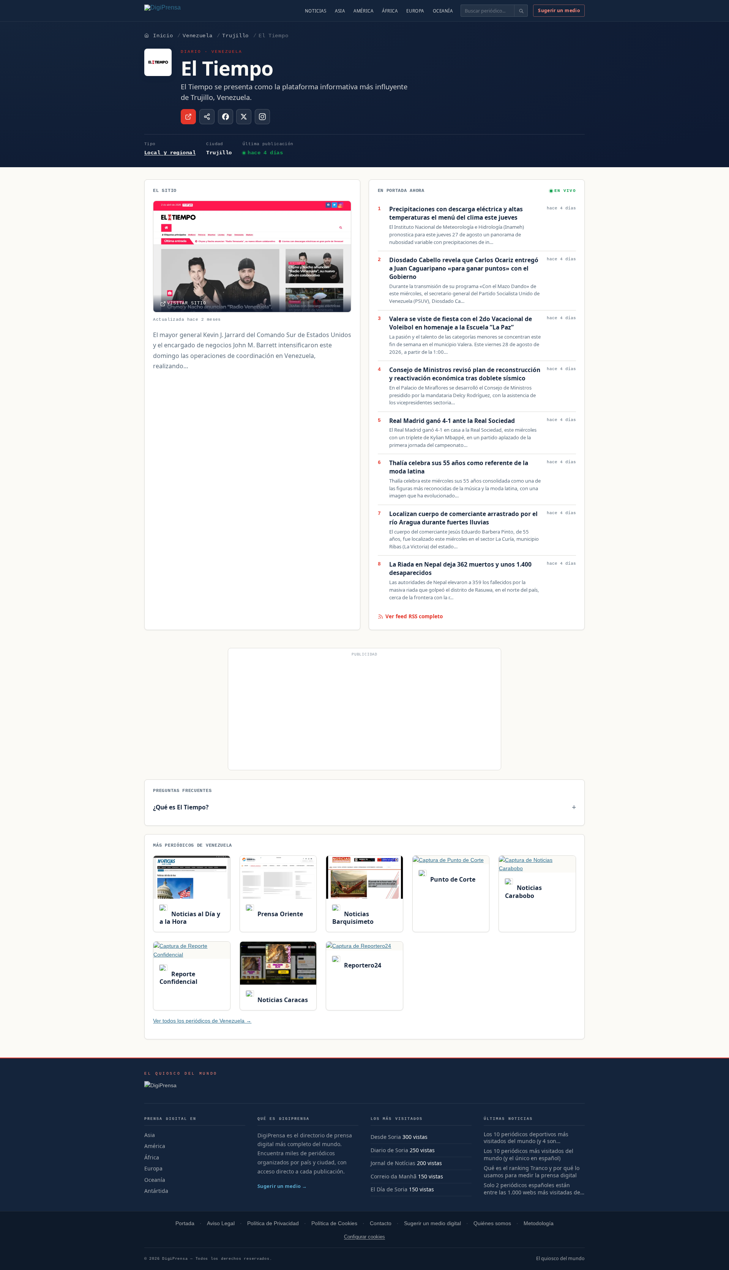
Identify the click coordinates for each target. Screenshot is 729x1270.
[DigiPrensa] (181, 1087)
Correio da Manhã (394, 1176)
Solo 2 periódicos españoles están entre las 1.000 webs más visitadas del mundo (533, 1189)
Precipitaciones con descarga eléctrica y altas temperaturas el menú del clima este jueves (456, 213)
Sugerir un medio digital (432, 1223)
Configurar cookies (364, 1237)
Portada (184, 1223)
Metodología (539, 1223)
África (390, 11)
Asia (340, 11)
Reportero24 (361, 965)
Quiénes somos (492, 1223)
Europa (415, 11)
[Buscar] (520, 10)
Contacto (380, 1223)
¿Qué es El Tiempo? (180, 807)
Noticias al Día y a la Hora (189, 918)
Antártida (156, 1190)
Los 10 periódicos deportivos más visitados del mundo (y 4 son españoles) (526, 1138)
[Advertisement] (364, 712)
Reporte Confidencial (178, 978)
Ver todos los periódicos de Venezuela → (202, 1021)
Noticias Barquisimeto (353, 918)
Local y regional (170, 153)
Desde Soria (386, 1136)
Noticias (316, 11)
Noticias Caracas (282, 1000)
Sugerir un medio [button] (559, 10)
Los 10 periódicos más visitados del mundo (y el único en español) (528, 1155)
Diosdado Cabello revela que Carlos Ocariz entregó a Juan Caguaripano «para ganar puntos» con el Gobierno (463, 268)
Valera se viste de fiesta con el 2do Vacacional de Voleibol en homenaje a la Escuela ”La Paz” (460, 323)
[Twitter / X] (243, 116)
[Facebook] (225, 116)
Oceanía (443, 11)
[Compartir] (207, 116)
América (363, 11)
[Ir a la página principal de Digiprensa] (178, 11)
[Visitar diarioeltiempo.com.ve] (188, 116)
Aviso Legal (221, 1223)
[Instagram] (262, 116)
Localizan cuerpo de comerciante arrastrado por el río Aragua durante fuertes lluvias (463, 518)
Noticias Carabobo (523, 892)
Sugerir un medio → (282, 1186)
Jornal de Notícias (393, 1163)
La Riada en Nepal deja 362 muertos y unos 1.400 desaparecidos (460, 569)
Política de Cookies (334, 1223)
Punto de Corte (452, 879)
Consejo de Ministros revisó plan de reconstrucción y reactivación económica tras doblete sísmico (464, 374)
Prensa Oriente (279, 914)
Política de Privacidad (273, 1223)
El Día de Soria (389, 1189)
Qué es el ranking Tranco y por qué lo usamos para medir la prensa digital (531, 1172)
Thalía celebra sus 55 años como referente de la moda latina (458, 467)
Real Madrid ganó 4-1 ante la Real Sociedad (452, 421)
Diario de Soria (389, 1150)
